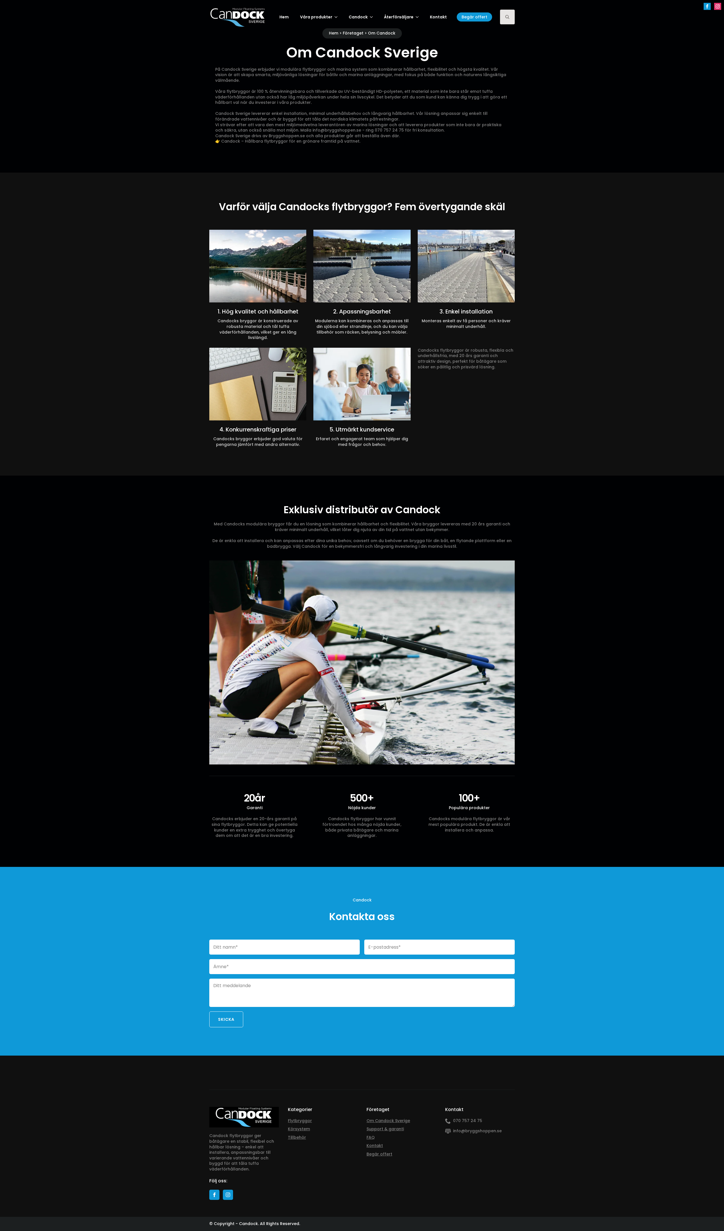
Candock (358, 17)
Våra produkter (316, 17)
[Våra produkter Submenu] (337, 17)
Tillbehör (297, 1137)
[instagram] (717, 6)
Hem (284, 17)
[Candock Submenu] (373, 17)
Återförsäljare (398, 17)
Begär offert (379, 1154)
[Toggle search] (507, 17)
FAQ (371, 1137)
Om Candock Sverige (388, 1120)
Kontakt (438, 17)
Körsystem (299, 1129)
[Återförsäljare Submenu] (418, 17)
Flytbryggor (300, 1120)
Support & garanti (385, 1129)
